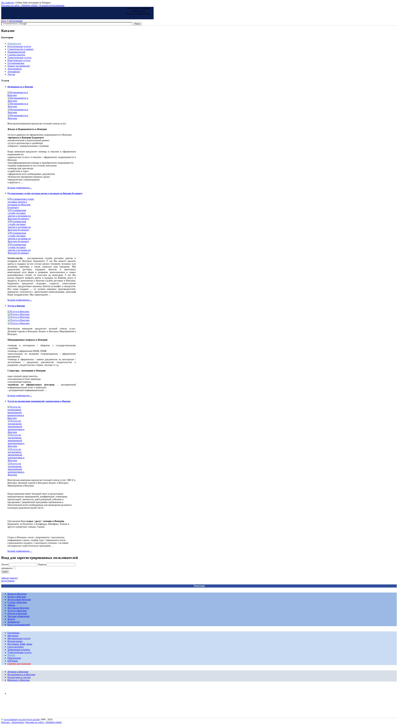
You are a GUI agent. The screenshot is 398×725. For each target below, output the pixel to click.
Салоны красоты (16, 54)
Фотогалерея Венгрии (19, 599)
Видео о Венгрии (16, 596)
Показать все (14, 43)
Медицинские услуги (18, 638)
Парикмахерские (16, 52)
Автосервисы (14, 68)
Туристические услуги (19, 57)
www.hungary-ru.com (14, 719)
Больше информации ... (19, 187)
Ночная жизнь (15, 641)
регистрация (15, 20)
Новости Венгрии (17, 594)
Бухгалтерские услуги (19, 46)
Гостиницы (13, 632)
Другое (11, 74)
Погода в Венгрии (17, 613)
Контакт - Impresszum (12, 722)
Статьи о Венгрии (17, 602)
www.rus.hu (33, 719)
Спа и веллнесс (15, 646)
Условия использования (51, 5)
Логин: (5, 564)
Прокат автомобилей (18, 66)
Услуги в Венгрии (16, 306)
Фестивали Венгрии (18, 608)
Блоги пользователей (18, 624)
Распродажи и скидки (19, 677)
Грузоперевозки (15, 63)
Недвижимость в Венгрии (20, 87)
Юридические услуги (18, 60)
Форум (11, 619)
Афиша (11, 605)
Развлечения (14, 658)
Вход (4, 20)
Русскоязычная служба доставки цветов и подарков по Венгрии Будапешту (45, 193)
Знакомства (13, 622)
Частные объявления (18, 616)
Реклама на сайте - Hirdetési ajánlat (19, 5)
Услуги (11, 655)
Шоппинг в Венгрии (18, 680)
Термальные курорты (18, 649)
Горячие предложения (19, 663)
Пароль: (42, 564)
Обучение (12, 660)
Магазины (12, 635)
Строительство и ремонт (20, 49)
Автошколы (13, 71)
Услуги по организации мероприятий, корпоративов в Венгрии (38, 401)
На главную (7, 2)
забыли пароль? (9, 578)
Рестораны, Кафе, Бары (19, 644)
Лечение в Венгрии (17, 671)
